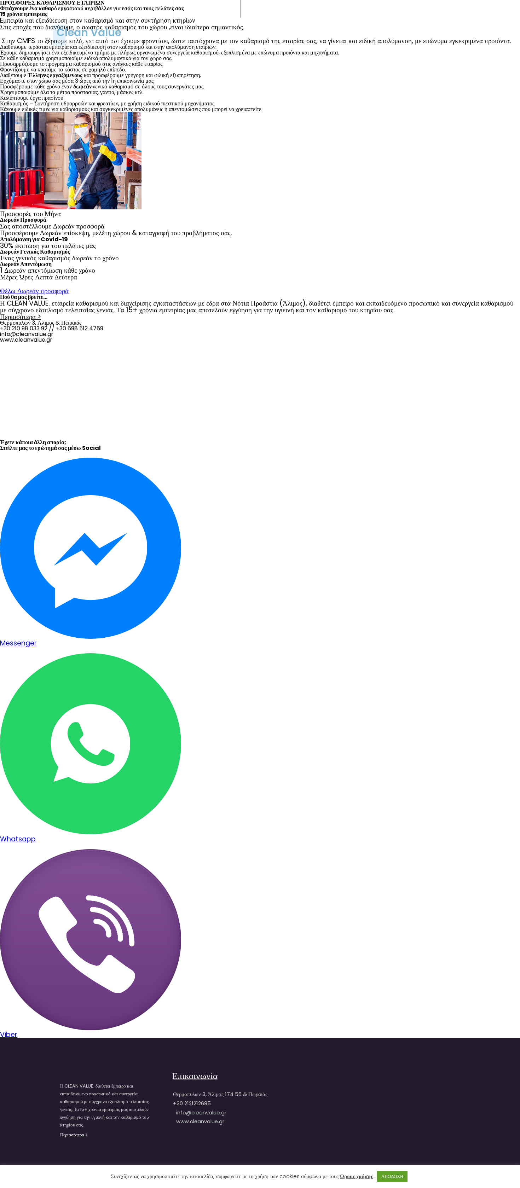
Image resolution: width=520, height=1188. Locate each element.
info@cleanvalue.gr (285, 8)
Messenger (18, 643)
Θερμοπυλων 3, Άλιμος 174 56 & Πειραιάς (116, 8)
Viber (8, 1034)
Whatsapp (18, 839)
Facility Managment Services (92, 41)
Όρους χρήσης (356, 1176)
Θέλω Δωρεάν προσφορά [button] (34, 291)
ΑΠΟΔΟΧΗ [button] (392, 1176)
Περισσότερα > (20, 316)
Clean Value (89, 32)
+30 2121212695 (214, 8)
